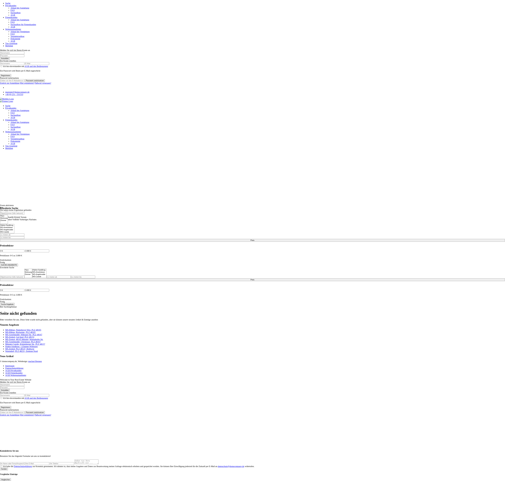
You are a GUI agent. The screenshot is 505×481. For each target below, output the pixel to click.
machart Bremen (35, 361)
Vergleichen (5, 480)
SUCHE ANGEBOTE (9, 265)
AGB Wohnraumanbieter (15, 375)
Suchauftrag (16, 13)
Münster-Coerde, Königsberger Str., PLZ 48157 (25, 344)
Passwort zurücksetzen (35, 81)
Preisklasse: (5, 255)
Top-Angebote (11, 43)
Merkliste (9, 46)
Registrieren (5, 75)
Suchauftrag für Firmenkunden (23, 24)
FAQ (13, 10)
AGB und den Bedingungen (36, 66)
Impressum (9, 366)
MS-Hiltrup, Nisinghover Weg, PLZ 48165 (23, 330)
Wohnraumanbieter (13, 29)
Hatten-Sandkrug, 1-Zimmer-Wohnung (21, 346)
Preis (252, 240)
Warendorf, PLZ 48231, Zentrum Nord (21, 351)
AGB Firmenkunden (13, 373)
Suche (7, 3)
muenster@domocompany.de (17, 92)
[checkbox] (1, 466)
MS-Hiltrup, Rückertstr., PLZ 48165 (20, 332)
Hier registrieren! (27, 83)
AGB (13, 15)
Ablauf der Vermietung (20, 31)
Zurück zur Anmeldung (9, 83)
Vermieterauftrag (17, 36)
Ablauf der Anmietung (20, 8)
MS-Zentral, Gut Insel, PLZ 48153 (19, 337)
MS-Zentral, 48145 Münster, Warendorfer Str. (24, 339)
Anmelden (5, 58)
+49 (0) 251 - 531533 (14, 94)
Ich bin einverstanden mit (25, 66)
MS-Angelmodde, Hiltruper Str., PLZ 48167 (23, 335)
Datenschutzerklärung (14, 368)
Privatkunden (10, 5)
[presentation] (4, 216)
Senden (4, 469)
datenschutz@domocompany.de (231, 466)
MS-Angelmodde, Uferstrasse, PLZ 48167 (23, 342)
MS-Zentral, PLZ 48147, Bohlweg (19, 349)
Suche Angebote (7, 304)
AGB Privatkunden (13, 370)
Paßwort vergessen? (43, 83)
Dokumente (15, 39)
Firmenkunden (11, 17)
